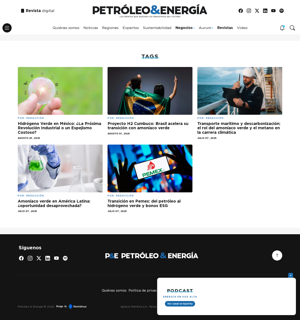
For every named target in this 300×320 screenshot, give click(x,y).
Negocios (184, 28)
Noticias (90, 28)
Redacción (35, 118)
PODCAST (180, 290)
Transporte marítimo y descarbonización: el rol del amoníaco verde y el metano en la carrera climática (238, 128)
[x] (258, 10)
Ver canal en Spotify (180, 303)
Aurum (205, 28)
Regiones (110, 28)
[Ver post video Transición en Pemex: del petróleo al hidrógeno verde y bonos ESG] (150, 168)
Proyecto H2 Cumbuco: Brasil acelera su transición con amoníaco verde (148, 125)
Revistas (225, 28)
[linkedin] (266, 10)
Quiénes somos (66, 28)
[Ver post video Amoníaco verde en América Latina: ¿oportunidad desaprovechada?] (60, 168)
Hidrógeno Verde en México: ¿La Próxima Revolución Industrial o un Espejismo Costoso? (59, 128)
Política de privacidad (146, 290)
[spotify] (283, 10)
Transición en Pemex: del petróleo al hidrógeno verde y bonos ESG (144, 203)
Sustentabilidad (157, 28)
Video (242, 28)
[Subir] (277, 255)
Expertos (131, 28)
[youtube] (274, 10)
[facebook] (242, 10)
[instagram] (250, 10)
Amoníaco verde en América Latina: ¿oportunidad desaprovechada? (54, 203)
